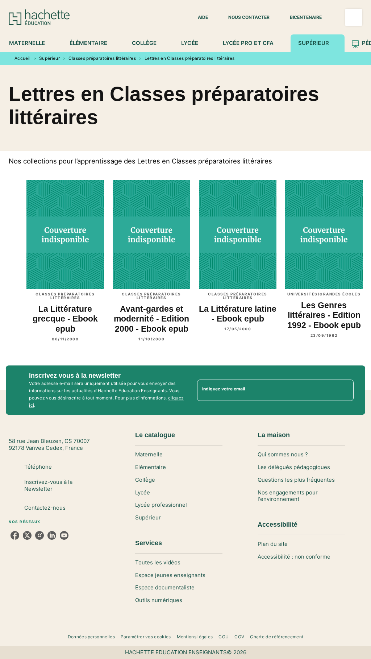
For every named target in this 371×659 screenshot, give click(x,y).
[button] (198, 17)
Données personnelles (91, 636)
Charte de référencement (276, 636)
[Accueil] (39, 17)
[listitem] (15, 535)
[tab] (31, 43)
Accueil (22, 58)
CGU (223, 636)
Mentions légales (195, 636)
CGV (239, 636)
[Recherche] (353, 17)
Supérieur (49, 58)
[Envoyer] (345, 390)
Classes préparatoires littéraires (102, 58)
